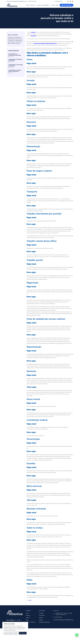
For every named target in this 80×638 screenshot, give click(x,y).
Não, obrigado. (14, 633)
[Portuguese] (70, 1)
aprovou (33, 32)
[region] (15, 629)
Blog (57, 5)
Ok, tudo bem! (22, 633)
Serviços (39, 5)
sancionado (33, 35)
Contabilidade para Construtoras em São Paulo (14, 54)
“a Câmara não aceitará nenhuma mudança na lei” (45, 43)
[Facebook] (19, 620)
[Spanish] (72, 1)
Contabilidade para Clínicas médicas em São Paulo (14, 71)
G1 (30, 600)
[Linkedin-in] (17, 620)
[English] (68, 1)
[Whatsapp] (76, 635)
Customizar (7, 633)
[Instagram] (15, 620)
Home (27, 5)
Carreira (53, 5)
